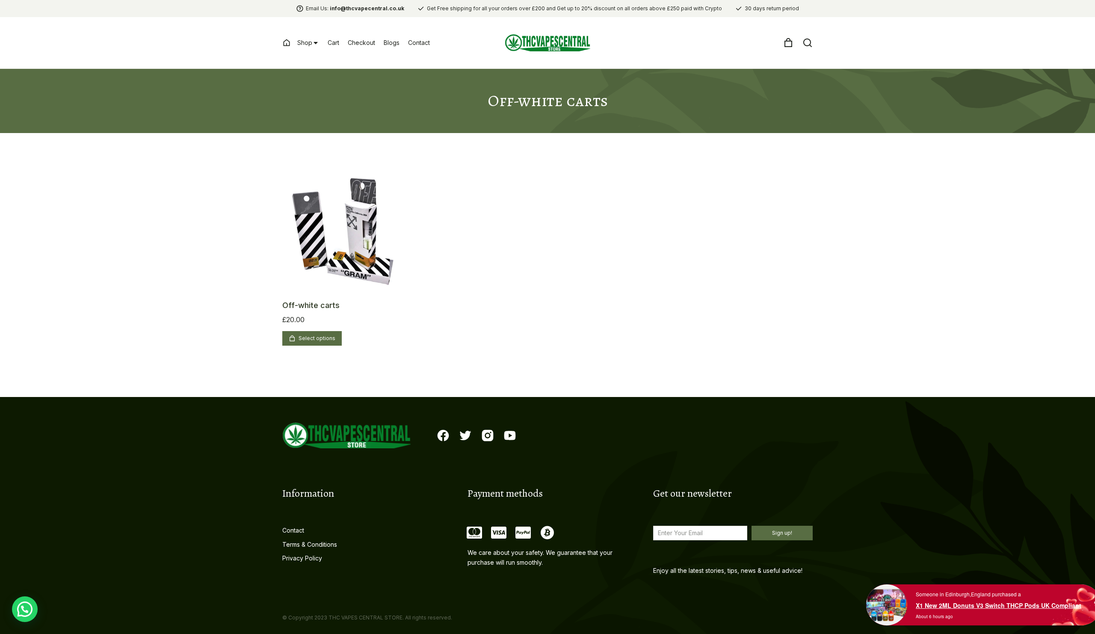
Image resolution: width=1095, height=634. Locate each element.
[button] (25, 609)
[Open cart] (788, 43)
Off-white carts (311, 305)
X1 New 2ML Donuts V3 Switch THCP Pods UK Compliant (998, 605)
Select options (317, 338)
